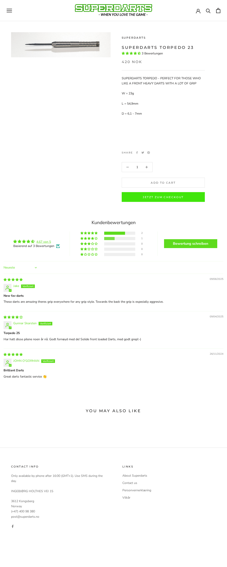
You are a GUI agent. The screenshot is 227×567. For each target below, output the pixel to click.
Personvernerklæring (136, 490)
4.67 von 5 (43, 242)
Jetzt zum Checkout (163, 197)
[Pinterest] (148, 152)
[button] (132, 53)
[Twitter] (142, 152)
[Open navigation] (9, 10)
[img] (13, 280)
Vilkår (126, 497)
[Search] (208, 10)
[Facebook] (137, 152)
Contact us (129, 483)
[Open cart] (218, 10)
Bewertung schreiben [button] (190, 243)
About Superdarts (134, 475)
